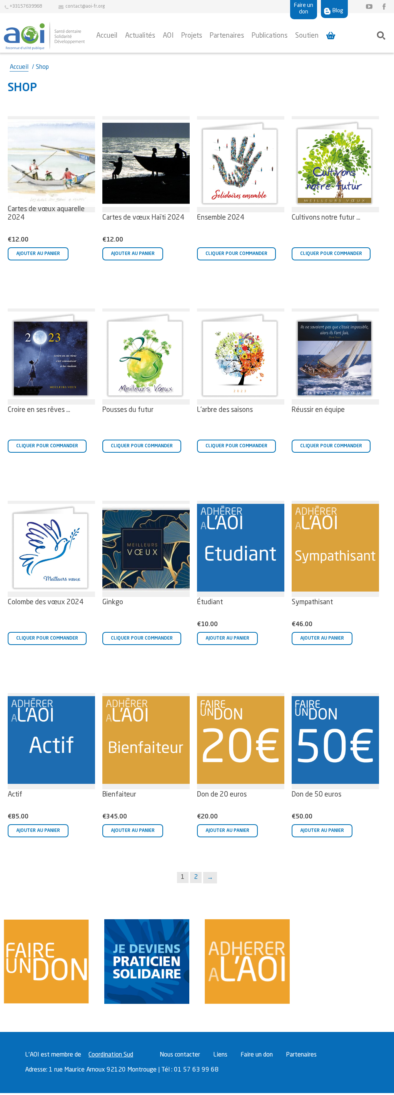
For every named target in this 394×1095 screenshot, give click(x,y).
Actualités (140, 35)
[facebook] (382, 7)
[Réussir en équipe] (335, 356)
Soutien (307, 35)
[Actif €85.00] (51, 741)
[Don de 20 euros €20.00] (240, 741)
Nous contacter (180, 1055)
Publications (269, 35)
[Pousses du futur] (146, 356)
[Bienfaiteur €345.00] (146, 741)
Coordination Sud (110, 1055)
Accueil (106, 35)
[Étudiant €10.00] (240, 549)
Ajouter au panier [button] (38, 254)
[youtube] (369, 7)
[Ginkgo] (146, 549)
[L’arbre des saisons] (240, 356)
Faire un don (303, 9)
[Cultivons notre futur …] (335, 164)
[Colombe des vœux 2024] (51, 549)
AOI (168, 35)
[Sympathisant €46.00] (335, 549)
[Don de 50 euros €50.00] (335, 741)
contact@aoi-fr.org (85, 6)
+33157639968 (26, 6)
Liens (220, 1055)
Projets (191, 35)
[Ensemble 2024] (240, 164)
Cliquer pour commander (236, 254)
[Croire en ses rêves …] (51, 356)
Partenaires (227, 35)
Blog (337, 10)
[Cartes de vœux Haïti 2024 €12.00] (146, 164)
